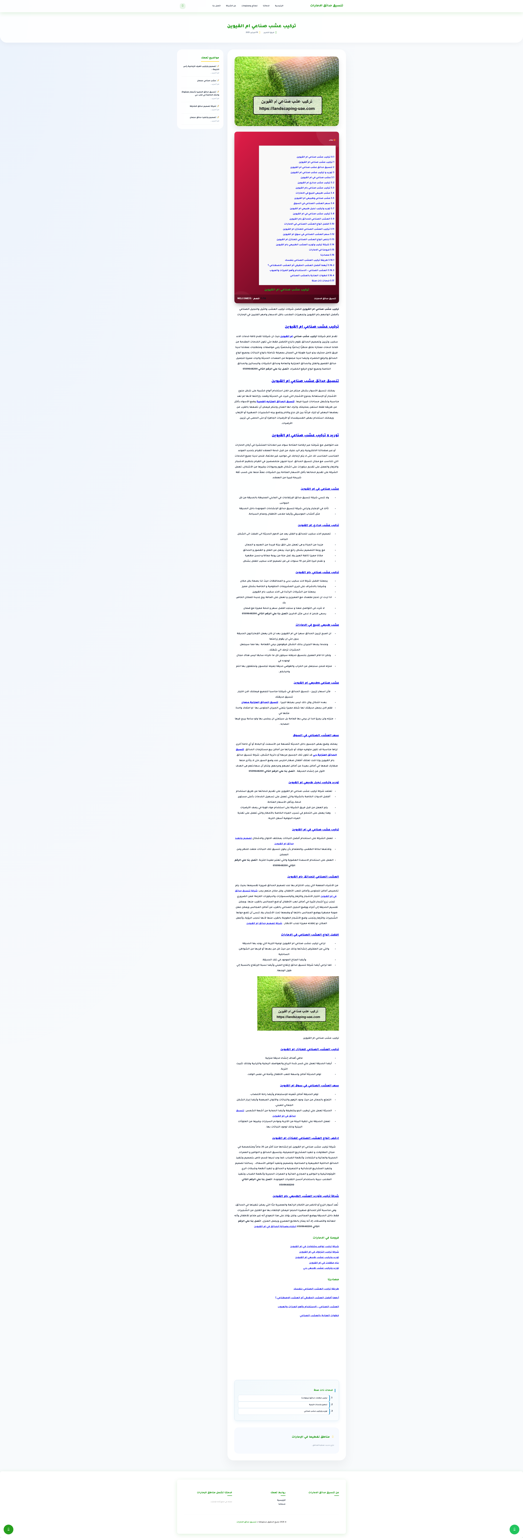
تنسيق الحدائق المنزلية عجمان (259, 702)
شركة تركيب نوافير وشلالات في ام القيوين (314, 1247)
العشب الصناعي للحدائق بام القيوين (311, 219)
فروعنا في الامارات (321, 250)
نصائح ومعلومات (249, 6)
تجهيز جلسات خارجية (318, 1405)
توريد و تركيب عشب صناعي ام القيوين (312, 172)
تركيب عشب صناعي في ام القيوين (313, 214)
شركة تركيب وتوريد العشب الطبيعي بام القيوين (305, 245)
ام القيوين (286, 336)
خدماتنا (266, 6)
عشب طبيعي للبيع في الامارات (315, 193)
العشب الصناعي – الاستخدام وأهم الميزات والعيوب (302, 270)
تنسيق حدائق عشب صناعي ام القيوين (312, 167)
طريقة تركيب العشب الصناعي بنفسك (309, 260)
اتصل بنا (216, 6)
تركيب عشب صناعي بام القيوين (315, 188)
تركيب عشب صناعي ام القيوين (315, 157)
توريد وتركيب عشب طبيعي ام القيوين (317, 1257)
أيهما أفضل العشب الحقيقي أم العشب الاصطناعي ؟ (301, 265)
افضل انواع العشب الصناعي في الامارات (309, 224)
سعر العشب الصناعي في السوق (314, 203)
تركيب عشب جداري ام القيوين (316, 183)
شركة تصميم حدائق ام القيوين (264, 923)
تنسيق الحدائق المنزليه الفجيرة (275, 402)
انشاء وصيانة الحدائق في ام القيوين (275, 1226)
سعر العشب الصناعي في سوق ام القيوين (308, 234)
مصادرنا (327, 255)
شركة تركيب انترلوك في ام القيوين (319, 1252)
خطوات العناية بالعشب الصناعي (312, 276)
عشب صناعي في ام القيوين (317, 177)
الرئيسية (279, 6)
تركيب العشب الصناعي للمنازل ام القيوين (308, 229)
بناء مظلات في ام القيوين (324, 1263)
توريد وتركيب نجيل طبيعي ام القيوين (312, 209)
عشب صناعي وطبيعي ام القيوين (314, 198)
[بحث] (183, 6)
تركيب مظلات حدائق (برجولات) (314, 1398)
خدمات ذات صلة (323, 281)
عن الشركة (231, 6)
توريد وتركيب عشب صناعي (315, 1411)
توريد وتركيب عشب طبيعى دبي (321, 1268)
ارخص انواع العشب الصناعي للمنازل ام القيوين (305, 239)
